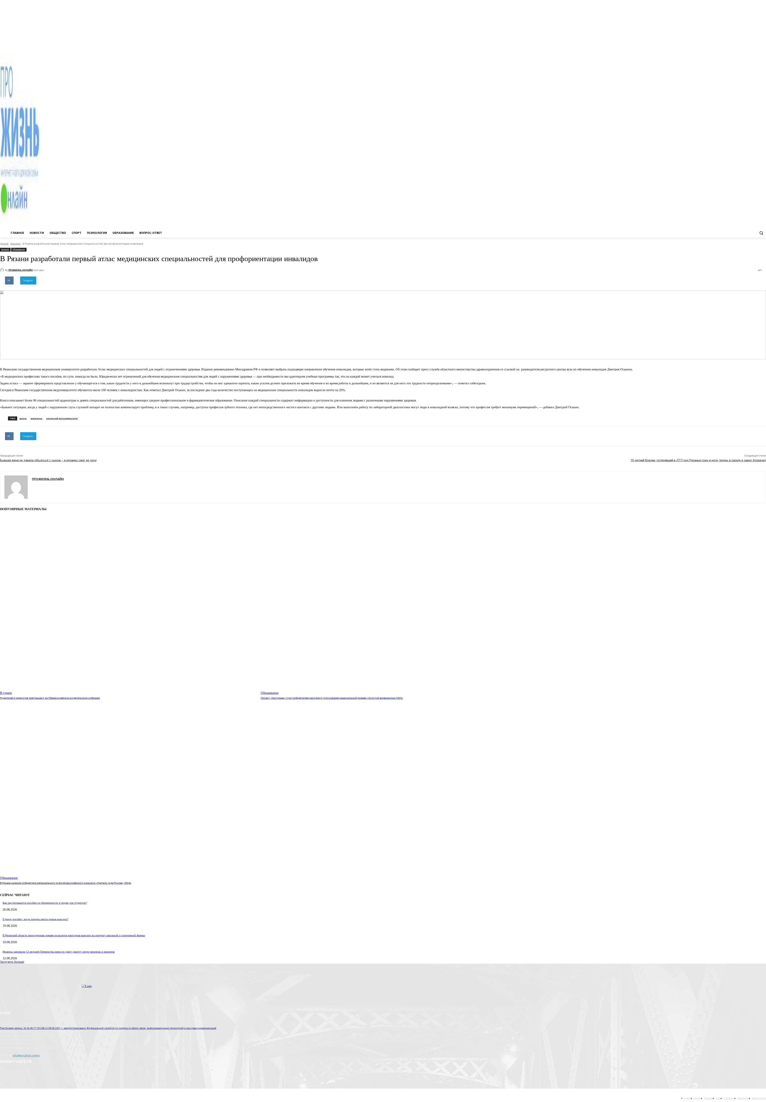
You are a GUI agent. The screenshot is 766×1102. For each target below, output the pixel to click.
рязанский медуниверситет (62, 418)
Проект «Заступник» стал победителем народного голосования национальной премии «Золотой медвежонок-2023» (332, 698)
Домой (4, 243)
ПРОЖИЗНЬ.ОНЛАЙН (20, 270)
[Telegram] (758, 45)
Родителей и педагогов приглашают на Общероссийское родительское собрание (50, 698)
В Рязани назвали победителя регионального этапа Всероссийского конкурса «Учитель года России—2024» (65, 883)
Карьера (15, 243)
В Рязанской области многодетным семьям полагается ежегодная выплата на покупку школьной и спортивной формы (74, 935)
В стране (6, 693)
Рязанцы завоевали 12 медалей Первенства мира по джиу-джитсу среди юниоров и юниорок (59, 951)
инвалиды (36, 418)
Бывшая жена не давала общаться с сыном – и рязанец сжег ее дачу (48, 460)
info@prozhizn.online (26, 1055)
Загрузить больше (12, 961)
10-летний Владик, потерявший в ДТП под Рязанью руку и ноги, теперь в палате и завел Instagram (698, 460)
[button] (761, 233)
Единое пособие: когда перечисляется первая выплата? (35, 919)
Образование (18, 249)
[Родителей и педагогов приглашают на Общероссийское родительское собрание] (128, 605)
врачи (23, 418)
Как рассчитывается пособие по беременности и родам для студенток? (45, 902)
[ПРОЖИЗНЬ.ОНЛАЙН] (2, 270)
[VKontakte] (763, 45)
